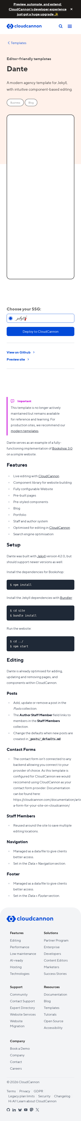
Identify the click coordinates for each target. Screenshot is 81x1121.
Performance (19, 947)
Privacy (24, 1091)
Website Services (23, 1014)
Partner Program (56, 940)
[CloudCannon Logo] (27, 26)
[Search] (60, 26)
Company (17, 1055)
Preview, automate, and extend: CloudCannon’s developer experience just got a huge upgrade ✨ (37, 9)
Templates (18, 43)
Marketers (51, 967)
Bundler (66, 597)
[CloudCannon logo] (30, 919)
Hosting (16, 967)
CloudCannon (48, 476)
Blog (47, 1001)
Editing (15, 940)
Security (44, 1096)
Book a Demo (20, 1048)
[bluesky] (20, 1110)
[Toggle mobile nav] (69, 26)
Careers (16, 1068)
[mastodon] (31, 1109)
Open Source (53, 1021)
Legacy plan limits (21, 1096)
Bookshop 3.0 (62, 448)
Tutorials (50, 1014)
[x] (37, 1110)
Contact (16, 1061)
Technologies (19, 973)
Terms (11, 1091)
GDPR (38, 1091)
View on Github (19, 352)
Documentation (55, 994)
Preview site (16, 359)
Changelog (62, 1096)
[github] (8, 1109)
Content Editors (56, 960)
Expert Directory (22, 1007)
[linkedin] (14, 1109)
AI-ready (16, 960)
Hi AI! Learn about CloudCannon (32, 1101)
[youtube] (25, 1109)
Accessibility (53, 1027)
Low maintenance (23, 953)
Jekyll (41, 556)
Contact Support (22, 1001)
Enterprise (52, 947)
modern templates (24, 431)
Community (19, 994)
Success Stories (55, 973)
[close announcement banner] (71, 9)
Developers (52, 953)
